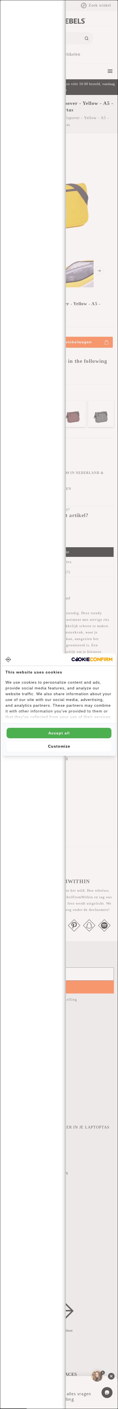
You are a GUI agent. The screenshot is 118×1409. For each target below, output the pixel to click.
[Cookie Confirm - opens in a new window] (92, 659)
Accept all (59, 733)
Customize (59, 746)
